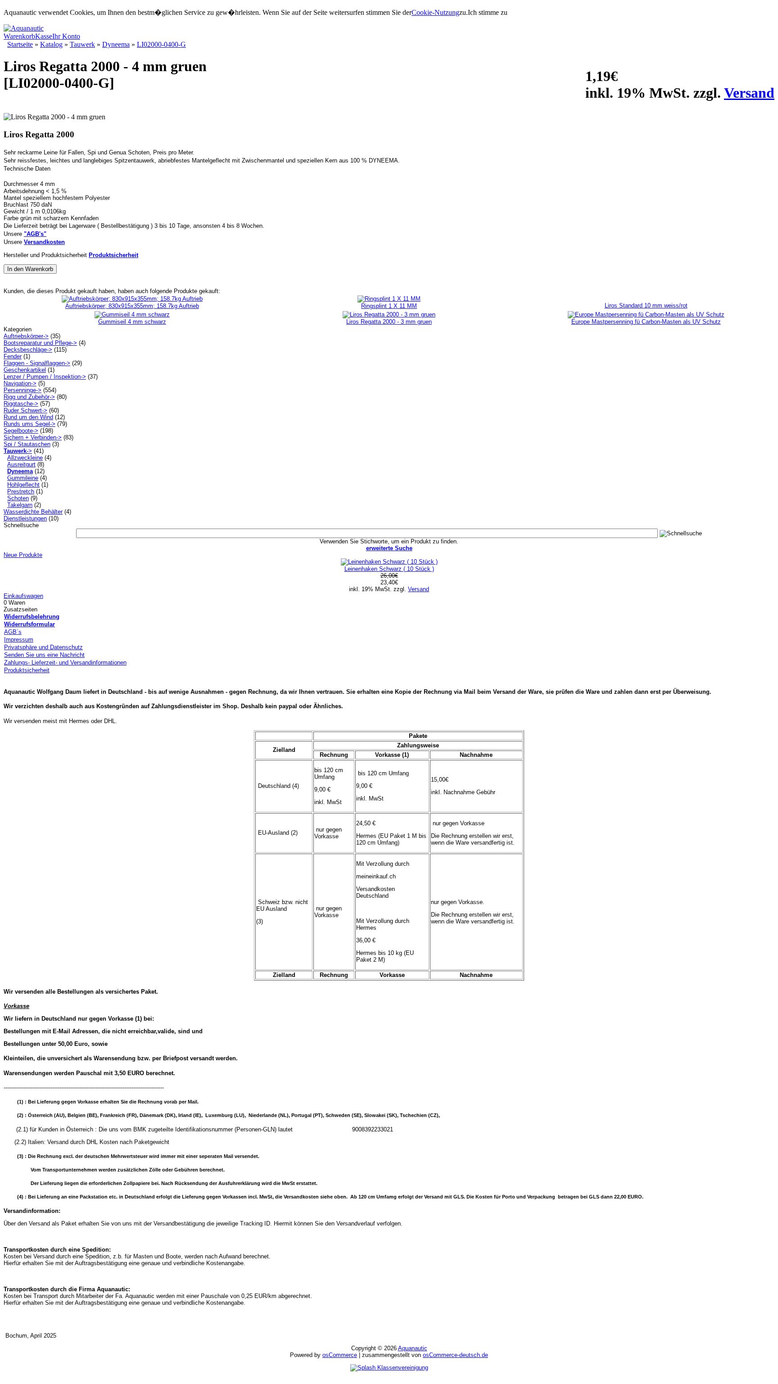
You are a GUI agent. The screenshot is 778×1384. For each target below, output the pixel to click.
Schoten (18, 498)
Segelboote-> (21, 430)
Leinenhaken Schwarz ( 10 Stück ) (389, 568)
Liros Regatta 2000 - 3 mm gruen (389, 321)
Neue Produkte (23, 555)
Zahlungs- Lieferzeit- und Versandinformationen (65, 662)
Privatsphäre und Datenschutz (43, 647)
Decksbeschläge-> (28, 349)
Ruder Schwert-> (25, 410)
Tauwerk (82, 44)
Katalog (51, 44)
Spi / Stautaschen (27, 444)
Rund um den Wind (28, 417)
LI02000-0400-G (161, 44)
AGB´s (13, 632)
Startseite (20, 44)
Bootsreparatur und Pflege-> (40, 342)
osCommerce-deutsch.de (455, 1355)
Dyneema (116, 44)
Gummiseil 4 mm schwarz (132, 321)
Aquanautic (412, 1348)
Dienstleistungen (25, 518)
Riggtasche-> (21, 403)
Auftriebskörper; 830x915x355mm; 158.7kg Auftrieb (132, 306)
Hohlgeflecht (23, 484)
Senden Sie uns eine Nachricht (44, 654)
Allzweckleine (25, 457)
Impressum (18, 639)
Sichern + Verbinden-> (33, 437)
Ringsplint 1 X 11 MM (389, 306)
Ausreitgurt (21, 464)
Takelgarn (19, 505)
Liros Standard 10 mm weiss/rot (646, 305)
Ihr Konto (66, 36)
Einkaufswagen (23, 595)
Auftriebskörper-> (26, 336)
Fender (13, 356)
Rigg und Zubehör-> (29, 396)
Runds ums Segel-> (29, 424)
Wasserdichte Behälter (33, 511)
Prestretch (20, 491)
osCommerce (339, 1355)
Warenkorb (19, 36)
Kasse (43, 36)
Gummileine (22, 478)
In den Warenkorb (30, 269)
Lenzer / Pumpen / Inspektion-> (45, 376)
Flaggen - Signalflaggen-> (37, 363)
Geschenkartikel (25, 369)
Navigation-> (20, 383)
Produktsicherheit (27, 670)
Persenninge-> (22, 390)
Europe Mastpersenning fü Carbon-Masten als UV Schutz (646, 321)
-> (18, 451)
